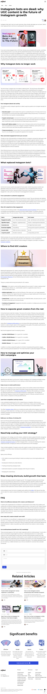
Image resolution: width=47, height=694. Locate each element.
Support (29, 672)
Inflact (32, 490)
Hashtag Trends (20, 685)
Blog (29, 674)
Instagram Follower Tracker (22, 675)
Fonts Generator (20, 683)
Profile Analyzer (20, 674)
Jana (43, 19)
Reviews (29, 675)
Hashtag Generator (20, 682)
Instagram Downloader (21, 680)
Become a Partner (31, 677)
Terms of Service (38, 672)
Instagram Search (20, 672)
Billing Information (38, 675)
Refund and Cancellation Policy (40, 677)
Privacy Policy (37, 674)
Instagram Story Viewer (21, 677)
